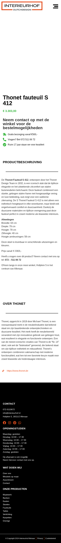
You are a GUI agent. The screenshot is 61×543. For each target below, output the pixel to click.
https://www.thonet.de (17, 371)
